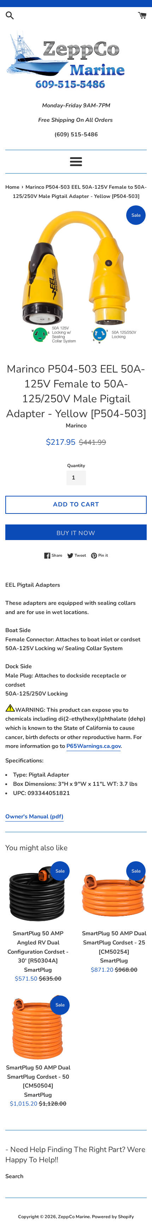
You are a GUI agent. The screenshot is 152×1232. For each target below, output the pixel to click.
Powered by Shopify (113, 1217)
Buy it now (76, 533)
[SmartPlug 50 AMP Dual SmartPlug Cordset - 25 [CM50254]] (114, 893)
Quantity (76, 465)
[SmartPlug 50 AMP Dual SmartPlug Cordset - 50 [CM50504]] (38, 1027)
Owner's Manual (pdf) (34, 817)
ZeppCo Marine (74, 1217)
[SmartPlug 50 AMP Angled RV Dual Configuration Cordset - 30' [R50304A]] (38, 893)
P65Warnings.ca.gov (93, 746)
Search (14, 1176)
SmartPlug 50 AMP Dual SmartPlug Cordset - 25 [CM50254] (114, 942)
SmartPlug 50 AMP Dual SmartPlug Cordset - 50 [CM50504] (38, 1077)
